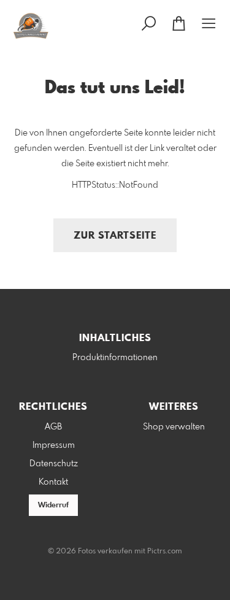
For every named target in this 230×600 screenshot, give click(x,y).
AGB (53, 427)
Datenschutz (53, 464)
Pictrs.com (164, 551)
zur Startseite (115, 236)
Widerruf (53, 505)
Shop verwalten (174, 427)
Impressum (54, 445)
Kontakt (53, 482)
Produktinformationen (115, 357)
